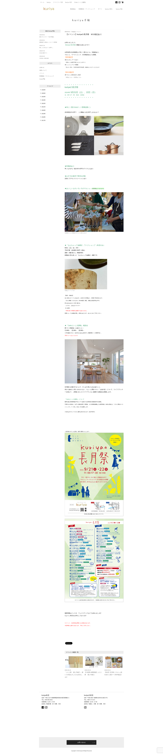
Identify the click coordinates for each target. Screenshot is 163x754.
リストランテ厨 (58, 2)
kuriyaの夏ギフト (43, 53)
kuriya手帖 (119, 9)
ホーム (42, 2)
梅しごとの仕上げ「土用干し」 (46, 47)
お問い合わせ (81, 742)
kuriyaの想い (109, 9)
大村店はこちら (77, 77)
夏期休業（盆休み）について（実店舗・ (48, 42)
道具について (43, 70)
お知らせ (41, 67)
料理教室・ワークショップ (87, 9)
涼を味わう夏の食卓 (44, 58)
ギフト (100, 9)
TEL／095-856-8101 (47, 699)
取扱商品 (73, 9)
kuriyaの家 (68, 2)
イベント (41, 73)
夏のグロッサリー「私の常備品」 (47, 36)
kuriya (49, 2)
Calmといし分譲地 (80, 2)
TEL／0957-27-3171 (89, 699)
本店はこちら (69, 77)
